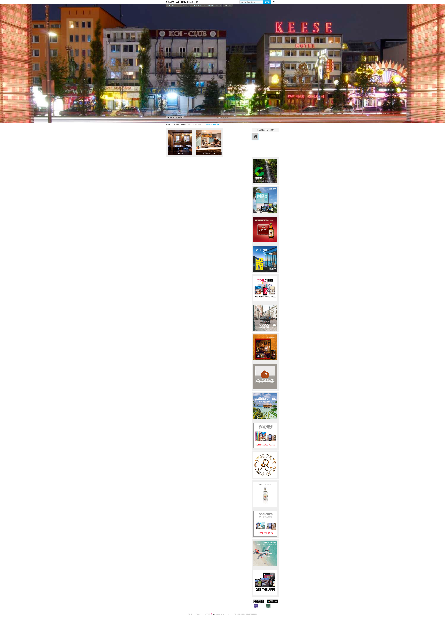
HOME (168, 124)
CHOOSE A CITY (174, 6)
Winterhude (199, 124)
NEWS (185, 6)
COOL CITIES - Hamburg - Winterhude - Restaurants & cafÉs (176, 1)
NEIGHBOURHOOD (186, 124)
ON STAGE (227, 6)
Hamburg (176, 124)
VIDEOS (218, 6)
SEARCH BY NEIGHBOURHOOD (202, 6)
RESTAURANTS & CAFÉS (213, 124)
